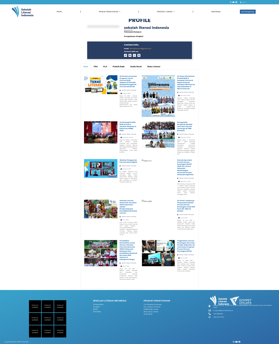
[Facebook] (236, 2)
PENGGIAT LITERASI (164, 11)
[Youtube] (233, 2)
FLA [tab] (105, 66)
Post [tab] (85, 66)
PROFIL (59, 11)
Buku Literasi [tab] (153, 66)
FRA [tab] (96, 66)
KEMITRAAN (215, 11)
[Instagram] (230, 2)
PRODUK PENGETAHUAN (108, 11)
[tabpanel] (139, 179)
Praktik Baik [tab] (119, 66)
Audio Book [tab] (136, 66)
